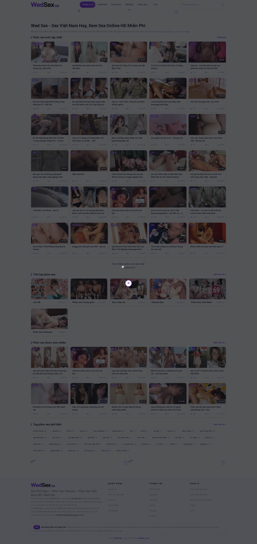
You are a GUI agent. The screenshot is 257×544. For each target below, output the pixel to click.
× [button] (128, 283)
